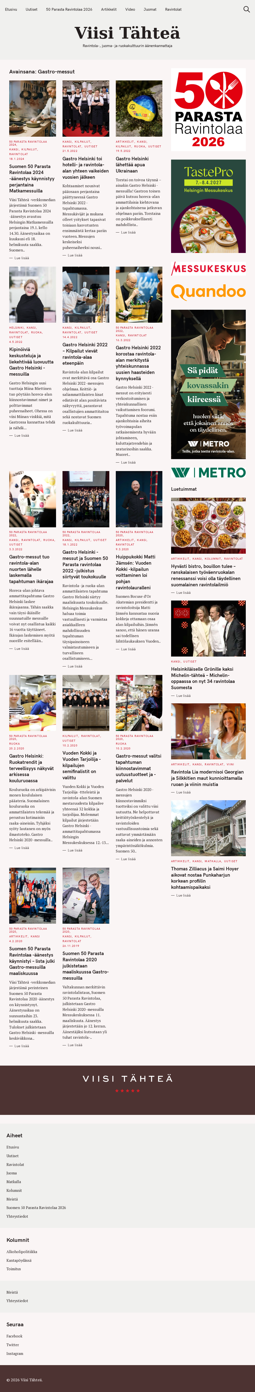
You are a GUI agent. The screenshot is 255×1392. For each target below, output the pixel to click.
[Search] (245, 9)
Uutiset (31, 9)
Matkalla (213, 861)
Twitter (12, 1344)
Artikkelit (109, 9)
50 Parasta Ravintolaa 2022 (135, 329)
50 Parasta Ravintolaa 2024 (28, 143)
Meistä (12, 1199)
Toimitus (13, 1269)
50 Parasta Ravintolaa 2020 (135, 533)
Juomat (150, 9)
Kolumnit (213, 558)
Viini (230, 764)
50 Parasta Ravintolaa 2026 (69, 9)
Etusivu (11, 9)
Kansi (14, 149)
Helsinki (16, 327)
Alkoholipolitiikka (21, 1251)
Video (130, 9)
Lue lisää (21, 258)
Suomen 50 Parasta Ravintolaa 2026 (36, 1207)
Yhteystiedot (17, 1216)
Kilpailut (29, 149)
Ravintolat (173, 9)
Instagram (14, 1353)
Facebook (14, 1336)
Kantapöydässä (18, 1260)
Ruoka (139, 146)
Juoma (11, 1173)
